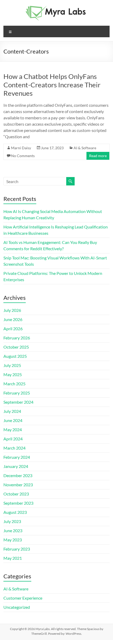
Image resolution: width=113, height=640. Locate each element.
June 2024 (12, 420)
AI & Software (85, 148)
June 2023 (12, 530)
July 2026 (12, 310)
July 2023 (12, 521)
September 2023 (18, 502)
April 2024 (13, 438)
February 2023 (16, 548)
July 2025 (12, 365)
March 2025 (14, 383)
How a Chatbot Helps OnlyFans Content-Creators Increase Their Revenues (51, 84)
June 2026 (12, 319)
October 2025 (16, 346)
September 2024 (18, 401)
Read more (98, 155)
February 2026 (16, 337)
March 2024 (14, 447)
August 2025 (15, 356)
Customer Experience (22, 597)
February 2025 (16, 392)
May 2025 (12, 374)
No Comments (23, 155)
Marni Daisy (21, 148)
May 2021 (12, 558)
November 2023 (18, 484)
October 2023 (16, 493)
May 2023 (12, 539)
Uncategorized (16, 607)
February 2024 (16, 457)
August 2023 (15, 512)
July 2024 (12, 411)
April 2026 (13, 328)
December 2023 (17, 475)
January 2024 (15, 466)
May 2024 (12, 429)
